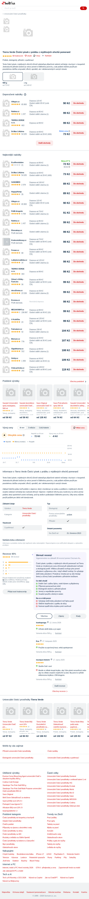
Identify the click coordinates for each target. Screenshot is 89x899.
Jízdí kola (6, 861)
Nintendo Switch (73, 854)
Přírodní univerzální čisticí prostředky (17, 751)
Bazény (24, 861)
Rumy (50, 857)
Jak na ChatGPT (51, 878)
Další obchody (44, 143)
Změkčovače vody (54, 834)
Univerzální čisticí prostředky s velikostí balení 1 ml (66, 779)
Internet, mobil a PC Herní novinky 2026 (18, 868)
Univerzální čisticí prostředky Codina (61, 803)
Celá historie (44, 428)
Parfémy (58, 857)
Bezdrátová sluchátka (25, 854)
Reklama (66, 892)
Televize (6, 857)
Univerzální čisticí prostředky (15, 14)
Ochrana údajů (18, 892)
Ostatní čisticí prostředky (12, 821)
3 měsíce (31, 428)
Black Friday (34, 861)
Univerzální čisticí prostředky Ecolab (61, 786)
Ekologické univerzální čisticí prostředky (18, 758)
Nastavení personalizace (36, 892)
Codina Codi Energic (11, 782)
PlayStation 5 (59, 854)
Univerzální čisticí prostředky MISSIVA (62, 799)
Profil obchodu (16, 233)
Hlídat (38, 56)
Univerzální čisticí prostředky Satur (60, 796)
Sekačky (72, 857)
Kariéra (84, 892)
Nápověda (6, 892)
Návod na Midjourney (11, 881)
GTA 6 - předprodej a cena (46, 868)
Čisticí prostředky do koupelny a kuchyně (18, 817)
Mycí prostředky (9, 844)
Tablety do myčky (53, 844)
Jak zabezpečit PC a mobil (13, 871)
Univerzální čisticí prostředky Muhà (60, 789)
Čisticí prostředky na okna (12, 831)
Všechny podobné (77, 381)
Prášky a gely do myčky (56, 841)
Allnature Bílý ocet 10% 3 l (13, 807)
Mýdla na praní (53, 828)
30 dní (22, 428)
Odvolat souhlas (54, 892)
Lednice (24, 857)
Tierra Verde (27, 508)
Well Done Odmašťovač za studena (16, 797)
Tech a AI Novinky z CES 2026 (14, 878)
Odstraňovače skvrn (10, 847)
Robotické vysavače (37, 857)
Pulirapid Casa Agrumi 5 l (12, 804)
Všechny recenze (59, 691)
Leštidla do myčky (54, 847)
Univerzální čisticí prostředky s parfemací (63, 758)
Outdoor (15, 861)
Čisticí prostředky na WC (12, 834)
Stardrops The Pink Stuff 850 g (14, 785)
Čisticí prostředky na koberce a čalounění (18, 841)
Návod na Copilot (35, 878)
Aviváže (50, 831)
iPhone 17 (40, 854)
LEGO (49, 854)
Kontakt (76, 892)
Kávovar (15, 857)
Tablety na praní (53, 824)
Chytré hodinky (8, 854)
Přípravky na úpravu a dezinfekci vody (17, 828)
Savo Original (8, 794)
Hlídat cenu (80, 428)
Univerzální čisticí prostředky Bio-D (60, 793)
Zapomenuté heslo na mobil (69, 868)
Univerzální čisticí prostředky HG (59, 783)
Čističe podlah (8, 824)
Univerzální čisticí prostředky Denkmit (61, 776)
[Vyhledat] (83, 8)
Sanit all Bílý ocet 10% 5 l (12, 801)
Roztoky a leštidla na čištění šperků (16, 837)
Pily (65, 857)
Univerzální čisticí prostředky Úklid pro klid (63, 806)
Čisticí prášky (53, 751)
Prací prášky (52, 817)
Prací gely (51, 821)
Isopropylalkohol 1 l (10, 811)
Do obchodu (78, 103)
